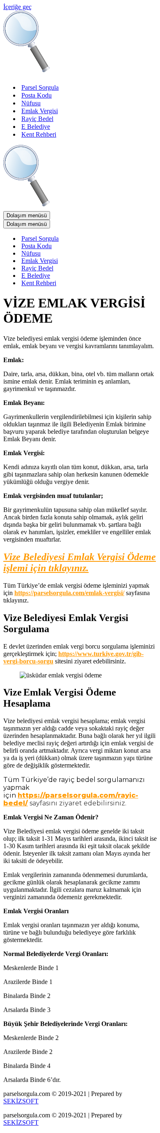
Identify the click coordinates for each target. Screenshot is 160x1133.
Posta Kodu (36, 95)
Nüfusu (31, 103)
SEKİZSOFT (21, 1101)
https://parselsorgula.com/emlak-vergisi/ (69, 592)
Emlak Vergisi (39, 110)
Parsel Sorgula (40, 87)
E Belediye (35, 126)
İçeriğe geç (17, 6)
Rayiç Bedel (37, 118)
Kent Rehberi (38, 134)
